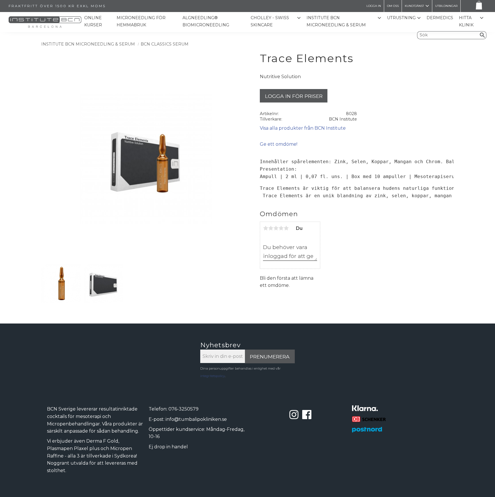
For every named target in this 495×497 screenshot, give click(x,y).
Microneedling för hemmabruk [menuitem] (141, 21)
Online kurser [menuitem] (93, 21)
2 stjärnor (270, 228)
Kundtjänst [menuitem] (414, 6)
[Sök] (482, 35)
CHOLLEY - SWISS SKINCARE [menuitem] (270, 21)
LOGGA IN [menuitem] (373, 6)
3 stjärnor (275, 228)
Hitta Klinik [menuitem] (466, 21)
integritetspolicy (212, 376)
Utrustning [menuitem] (401, 17)
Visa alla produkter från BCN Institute (303, 128)
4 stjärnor (281, 228)
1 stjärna (265, 228)
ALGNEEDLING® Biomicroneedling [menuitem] (205, 21)
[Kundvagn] (477, 6)
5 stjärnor (286, 228)
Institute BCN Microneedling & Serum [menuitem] (336, 21)
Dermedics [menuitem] (440, 17)
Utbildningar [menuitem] (446, 6)
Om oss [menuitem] (393, 6)
